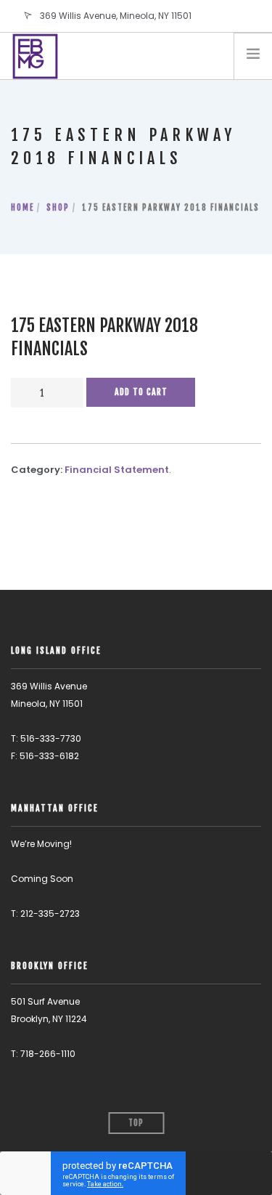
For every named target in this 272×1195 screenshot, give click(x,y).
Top (136, 1123)
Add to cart (141, 391)
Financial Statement (117, 470)
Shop (58, 208)
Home (22, 208)
